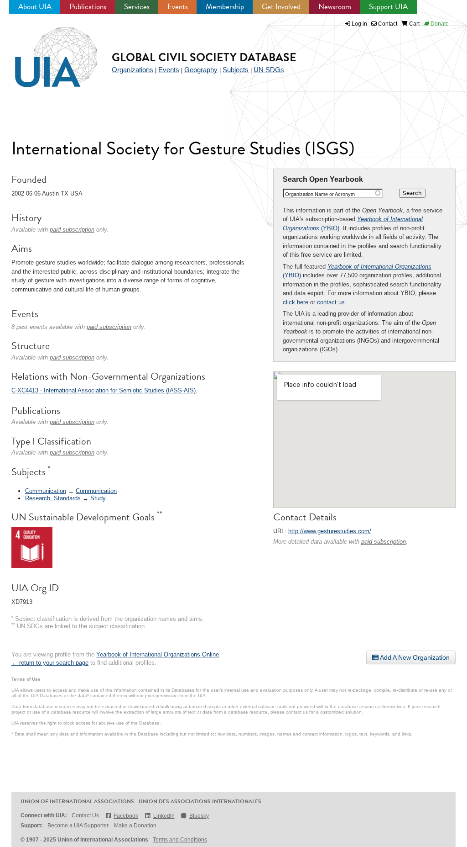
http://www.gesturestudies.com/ (329, 531)
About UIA (35, 6)
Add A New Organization (414, 657)
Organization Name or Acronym (320, 194)
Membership (225, 6)
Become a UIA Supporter (78, 825)
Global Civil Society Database (204, 57)
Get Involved (281, 6)
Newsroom (334, 6)
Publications (87, 6)
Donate (439, 24)
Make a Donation (135, 825)
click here (295, 302)
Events (177, 6)
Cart (414, 24)
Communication (45, 490)
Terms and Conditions (180, 839)
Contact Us (85, 815)
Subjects (236, 70)
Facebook (126, 816)
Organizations (132, 70)
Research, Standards (53, 498)
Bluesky (199, 816)
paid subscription (383, 541)
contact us (331, 302)
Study (98, 498)
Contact (387, 24)
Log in (359, 24)
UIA (45, 52)
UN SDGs (269, 70)
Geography (201, 70)
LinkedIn (163, 816)
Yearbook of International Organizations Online (157, 654)
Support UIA (388, 6)
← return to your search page (49, 662)
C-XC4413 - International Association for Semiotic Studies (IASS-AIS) (103, 390)
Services (137, 6)
